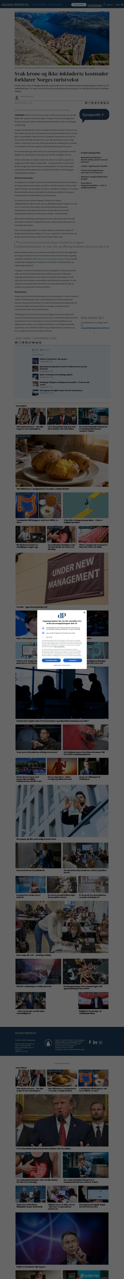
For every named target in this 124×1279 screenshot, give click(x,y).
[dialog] (62, 639)
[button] (62, 637)
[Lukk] (84, 612)
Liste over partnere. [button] (59, 646)
